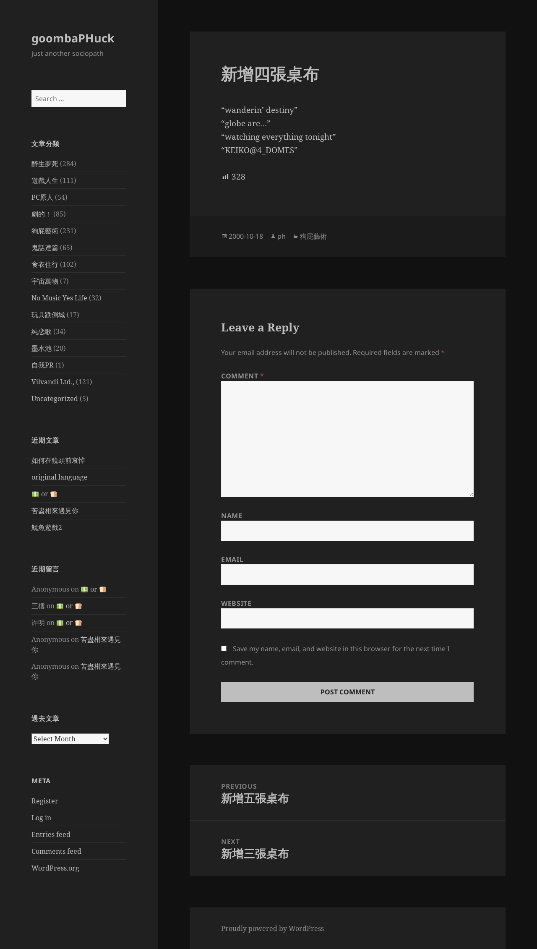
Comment (242, 376)
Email (232, 559)
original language (59, 477)
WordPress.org (55, 868)
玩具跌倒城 (48, 314)
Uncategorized (54, 398)
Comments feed (56, 851)
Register (44, 801)
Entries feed (50, 834)
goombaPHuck (73, 38)
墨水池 (41, 348)
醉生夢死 (44, 163)
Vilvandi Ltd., (52, 381)
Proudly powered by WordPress (272, 928)
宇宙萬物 (44, 281)
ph (281, 236)
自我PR (42, 365)
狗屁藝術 (44, 230)
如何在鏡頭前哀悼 (58, 460)
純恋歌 (41, 331)
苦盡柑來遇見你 (54, 510)
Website (236, 603)
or (44, 493)
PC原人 (42, 197)
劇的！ (41, 214)
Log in (41, 817)
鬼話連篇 (44, 247)
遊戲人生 (44, 180)
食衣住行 (44, 264)
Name (231, 515)
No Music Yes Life (59, 297)
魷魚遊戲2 (46, 527)
